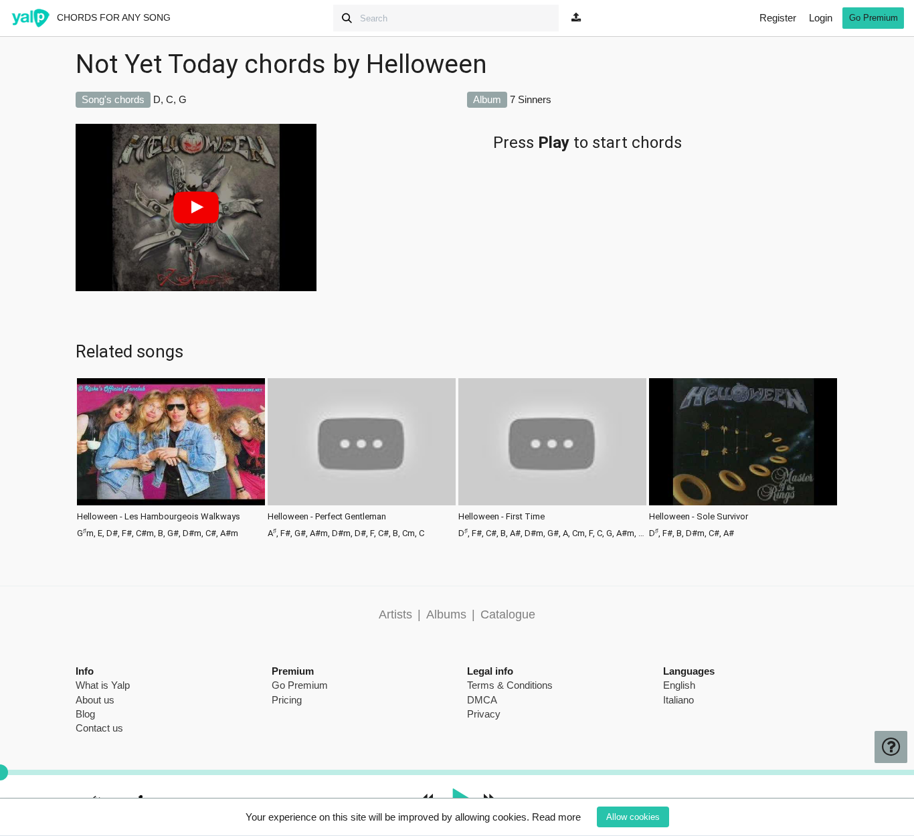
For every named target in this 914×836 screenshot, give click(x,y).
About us (95, 699)
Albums (446, 614)
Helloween (426, 64)
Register (777, 17)
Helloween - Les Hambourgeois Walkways (158, 516)
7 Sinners (530, 99)
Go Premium (873, 18)
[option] (171, 457)
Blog (85, 714)
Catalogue (507, 614)
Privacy (483, 714)
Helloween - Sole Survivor (698, 516)
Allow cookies (633, 817)
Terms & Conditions (510, 685)
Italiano (678, 699)
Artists (395, 614)
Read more (556, 817)
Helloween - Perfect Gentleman (327, 516)
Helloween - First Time (501, 516)
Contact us (99, 728)
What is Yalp (103, 685)
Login (820, 17)
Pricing (287, 699)
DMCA (482, 699)
